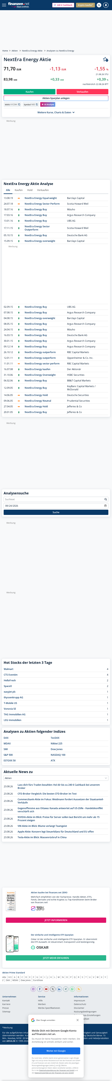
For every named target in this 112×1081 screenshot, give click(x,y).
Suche (56, 512)
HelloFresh (10, 680)
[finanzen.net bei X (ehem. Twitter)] (52, 989)
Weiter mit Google (56, 1051)
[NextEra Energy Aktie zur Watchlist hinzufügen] (105, 59)
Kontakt (6, 1001)
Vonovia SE (10, 708)
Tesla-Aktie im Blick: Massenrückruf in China (42, 837)
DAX (6, 737)
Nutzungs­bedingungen (85, 1012)
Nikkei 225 (56, 743)
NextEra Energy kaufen (37, 369)
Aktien (15, 50)
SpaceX (8, 686)
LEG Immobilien (12, 720)
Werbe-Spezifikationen (49, 1008)
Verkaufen (43, 190)
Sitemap (6, 1012)
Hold (30, 190)
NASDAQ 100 (58, 754)
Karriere (6, 1004)
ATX (53, 760)
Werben (42, 1004)
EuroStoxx (38, 980)
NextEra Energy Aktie (32, 50)
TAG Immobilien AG (15, 714)
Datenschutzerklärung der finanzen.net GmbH (56, 1070)
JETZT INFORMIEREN (56, 920)
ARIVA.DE (10, 1041)
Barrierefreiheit (81, 1019)
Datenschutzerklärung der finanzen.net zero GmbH (54, 1073)
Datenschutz (80, 1004)
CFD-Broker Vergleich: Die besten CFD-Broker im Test (47, 793)
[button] (63, 5)
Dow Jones (57, 749)
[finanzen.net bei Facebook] (39, 989)
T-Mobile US (10, 703)
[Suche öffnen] (99, 5)
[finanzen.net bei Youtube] (46, 989)
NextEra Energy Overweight (40, 374)
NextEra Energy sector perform (42, 363)
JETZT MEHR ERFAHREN (56, 958)
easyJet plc (10, 691)
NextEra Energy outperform (40, 352)
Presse (5, 1008)
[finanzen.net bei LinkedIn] (59, 989)
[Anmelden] (105, 5)
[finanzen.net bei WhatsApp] (72, 989)
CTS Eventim (11, 674)
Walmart (8, 669)
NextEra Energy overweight (40, 241)
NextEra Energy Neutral (38, 400)
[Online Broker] (20, 6)
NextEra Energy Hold (36, 395)
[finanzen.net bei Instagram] (33, 989)
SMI (6, 749)
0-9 (10, 977)
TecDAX (55, 737)
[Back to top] (104, 1077)
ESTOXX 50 (10, 760)
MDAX (7, 743)
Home (5, 50)
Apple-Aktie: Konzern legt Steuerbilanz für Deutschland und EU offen (56, 831)
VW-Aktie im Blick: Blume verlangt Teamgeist (42, 826)
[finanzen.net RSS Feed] (79, 989)
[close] (77, 1020)
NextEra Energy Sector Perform (42, 203)
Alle (8, 190)
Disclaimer (79, 1008)
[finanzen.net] (18, 3)
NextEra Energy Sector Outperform (37, 228)
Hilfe (40, 1001)
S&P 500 (8, 754)
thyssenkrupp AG (13, 697)
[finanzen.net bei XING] (66, 989)
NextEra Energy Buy (36, 209)
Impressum (79, 1001)
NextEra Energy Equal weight (41, 198)
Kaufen (19, 190)
